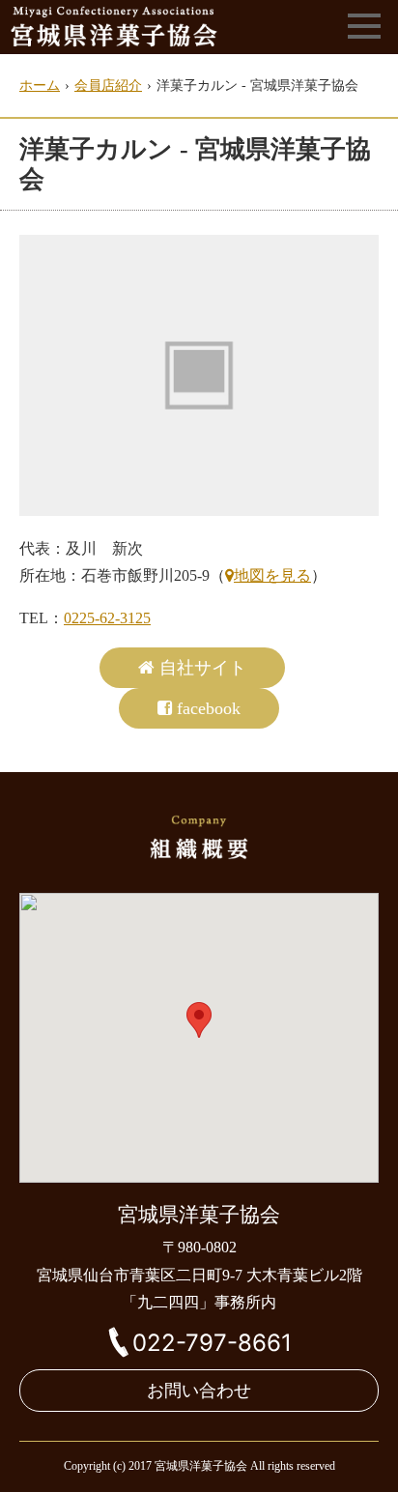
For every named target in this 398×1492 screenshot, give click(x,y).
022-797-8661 (212, 1343)
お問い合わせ (199, 1390)
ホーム (39, 85)
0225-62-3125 (107, 618)
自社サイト (202, 667)
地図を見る (272, 575)
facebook (209, 708)
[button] (199, 1020)
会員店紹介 (108, 85)
